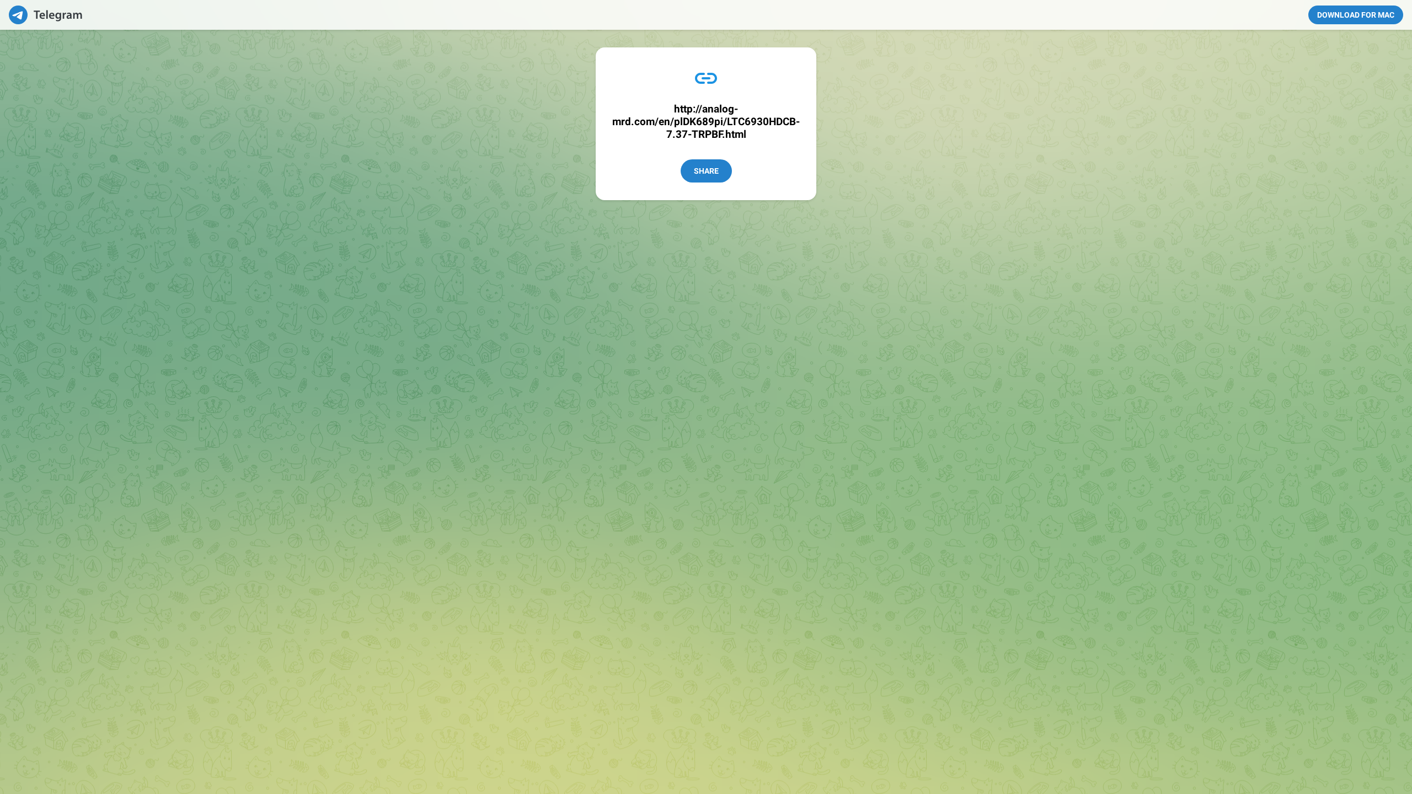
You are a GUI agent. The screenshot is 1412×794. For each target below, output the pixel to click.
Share (706, 171)
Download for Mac (1355, 14)
